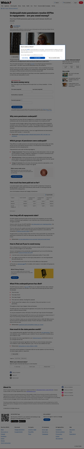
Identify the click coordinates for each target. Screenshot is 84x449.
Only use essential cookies (54, 57)
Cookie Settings (25, 57)
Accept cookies (37, 57)
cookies (28, 49)
